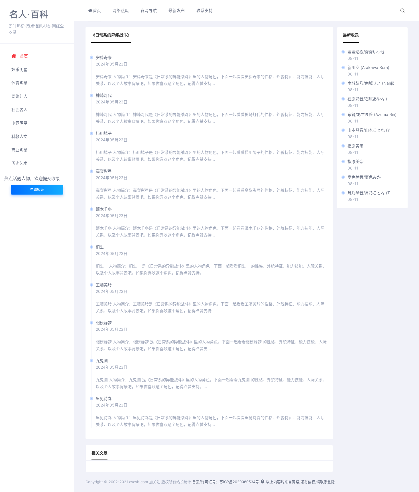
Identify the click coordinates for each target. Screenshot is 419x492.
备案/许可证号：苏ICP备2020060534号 (225, 481)
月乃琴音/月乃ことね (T (368, 192)
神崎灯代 (104, 95)
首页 (24, 56)
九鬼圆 (102, 360)
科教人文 (19, 136)
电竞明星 (19, 123)
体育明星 (19, 82)
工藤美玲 (104, 284)
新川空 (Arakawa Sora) (368, 67)
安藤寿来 (104, 57)
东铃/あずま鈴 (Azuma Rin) (371, 114)
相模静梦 (104, 322)
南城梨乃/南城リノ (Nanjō (370, 83)
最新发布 (176, 10)
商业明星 (19, 149)
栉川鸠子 (104, 133)
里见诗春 (104, 398)
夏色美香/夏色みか (364, 177)
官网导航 (149, 10)
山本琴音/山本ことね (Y (368, 130)
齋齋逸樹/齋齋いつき (366, 51)
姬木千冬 (104, 209)
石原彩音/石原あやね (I (368, 98)
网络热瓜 (121, 10)
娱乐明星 (19, 69)
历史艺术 (19, 163)
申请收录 (37, 189)
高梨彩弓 (104, 171)
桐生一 (102, 246)
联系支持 (204, 10)
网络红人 (19, 96)
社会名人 (19, 109)
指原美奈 (355, 145)
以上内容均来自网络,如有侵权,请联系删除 (300, 481)
